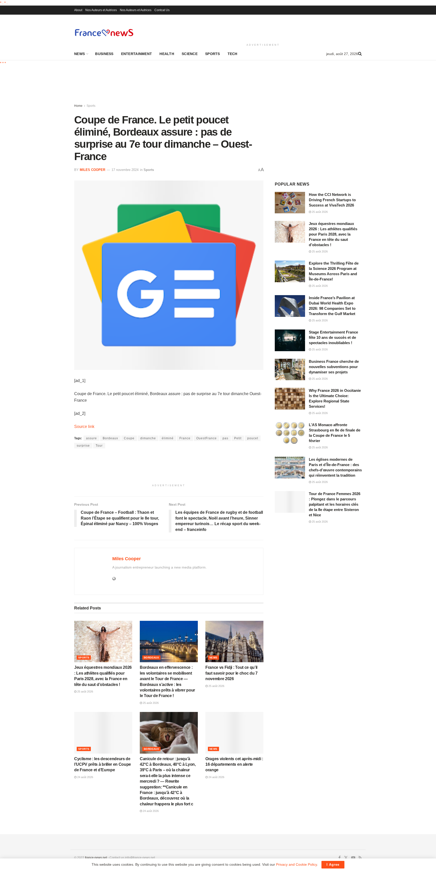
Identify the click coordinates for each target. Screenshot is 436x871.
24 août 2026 (84, 777)
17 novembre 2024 (125, 170)
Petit (237, 438)
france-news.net (96, 857)
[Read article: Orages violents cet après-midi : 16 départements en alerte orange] (234, 732)
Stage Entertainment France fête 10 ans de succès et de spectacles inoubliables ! (333, 337)
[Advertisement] (263, 28)
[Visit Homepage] (104, 32)
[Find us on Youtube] (353, 858)
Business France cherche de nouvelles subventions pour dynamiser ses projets (334, 366)
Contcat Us (162, 10)
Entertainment (136, 54)
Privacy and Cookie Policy (296, 864)
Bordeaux (110, 438)
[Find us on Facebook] (339, 858)
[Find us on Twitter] (346, 858)
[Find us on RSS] (360, 858)
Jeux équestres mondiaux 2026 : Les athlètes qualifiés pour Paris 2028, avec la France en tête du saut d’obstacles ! (333, 234)
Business (104, 54)
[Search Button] (360, 53)
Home (78, 106)
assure (91, 438)
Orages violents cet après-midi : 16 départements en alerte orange (234, 764)
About (78, 10)
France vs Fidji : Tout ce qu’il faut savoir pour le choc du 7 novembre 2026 (231, 673)
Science (190, 54)
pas (225, 438)
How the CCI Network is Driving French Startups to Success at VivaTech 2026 (332, 199)
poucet (252, 438)
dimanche (148, 438)
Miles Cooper (92, 170)
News (79, 54)
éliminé (168, 438)
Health (166, 54)
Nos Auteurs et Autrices (101, 10)
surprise (83, 445)
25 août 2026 (84, 691)
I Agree (332, 864)
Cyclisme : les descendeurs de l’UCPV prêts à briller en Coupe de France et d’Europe (102, 764)
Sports (212, 54)
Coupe (129, 438)
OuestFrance (206, 438)
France (184, 438)
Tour (99, 445)
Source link (84, 426)
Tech (232, 54)
